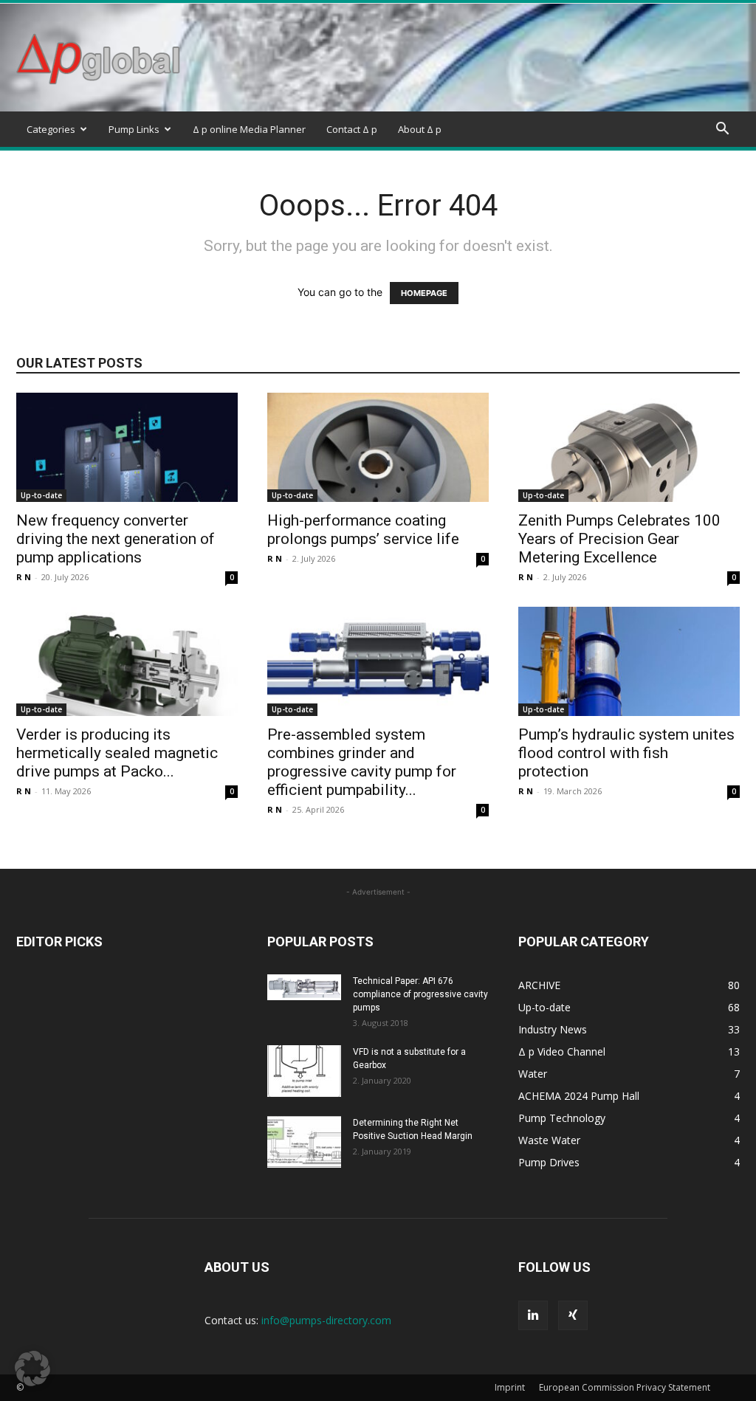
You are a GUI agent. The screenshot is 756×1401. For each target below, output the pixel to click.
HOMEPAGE (424, 293)
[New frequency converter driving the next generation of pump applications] (127, 447)
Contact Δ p (351, 129)
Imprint (510, 1387)
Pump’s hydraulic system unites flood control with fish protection (626, 753)
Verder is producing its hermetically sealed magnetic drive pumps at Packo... (117, 753)
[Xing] (573, 1315)
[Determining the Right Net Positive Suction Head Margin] (304, 1142)
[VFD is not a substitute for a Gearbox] (304, 1071)
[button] (722, 130)
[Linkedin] (533, 1315)
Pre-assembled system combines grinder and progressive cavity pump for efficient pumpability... (361, 762)
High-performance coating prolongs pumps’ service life (363, 530)
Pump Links (134, 129)
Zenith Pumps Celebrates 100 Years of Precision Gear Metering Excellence (619, 539)
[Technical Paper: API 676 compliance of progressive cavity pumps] (304, 986)
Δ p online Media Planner (249, 129)
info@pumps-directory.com (326, 1320)
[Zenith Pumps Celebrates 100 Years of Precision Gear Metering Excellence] (629, 447)
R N (23, 576)
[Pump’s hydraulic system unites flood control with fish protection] (629, 661)
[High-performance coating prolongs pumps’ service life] (378, 447)
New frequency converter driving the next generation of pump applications (115, 539)
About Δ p (419, 129)
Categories (51, 129)
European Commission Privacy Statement (624, 1387)
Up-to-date (41, 495)
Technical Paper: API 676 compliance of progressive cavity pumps (420, 994)
